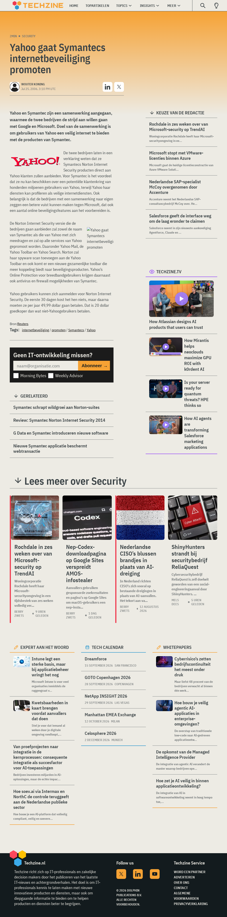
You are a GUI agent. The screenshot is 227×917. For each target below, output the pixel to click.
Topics (121, 5)
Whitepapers (177, 647)
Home (73, 5)
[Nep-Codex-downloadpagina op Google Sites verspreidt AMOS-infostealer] (87, 518)
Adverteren (184, 877)
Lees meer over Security (75, 480)
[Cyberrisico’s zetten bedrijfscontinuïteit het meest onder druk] (164, 674)
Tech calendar (107, 647)
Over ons (181, 882)
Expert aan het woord (44, 647)
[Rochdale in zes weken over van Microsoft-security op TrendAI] (35, 518)
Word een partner (189, 872)
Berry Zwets (19, 614)
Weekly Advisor (69, 376)
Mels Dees (175, 602)
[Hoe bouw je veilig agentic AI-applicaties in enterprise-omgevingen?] (164, 721)
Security (28, 36)
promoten (59, 330)
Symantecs (76, 330)
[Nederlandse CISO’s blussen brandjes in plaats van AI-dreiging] (140, 518)
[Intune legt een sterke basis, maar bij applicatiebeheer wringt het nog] (21, 674)
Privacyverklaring (191, 903)
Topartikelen (97, 5)
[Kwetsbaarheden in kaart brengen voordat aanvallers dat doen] (21, 718)
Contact (181, 888)
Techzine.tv (169, 272)
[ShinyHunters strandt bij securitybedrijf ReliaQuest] (192, 518)
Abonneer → (95, 365)
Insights (147, 5)
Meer (171, 5)
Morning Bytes (33, 376)
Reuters (22, 324)
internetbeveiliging (35, 330)
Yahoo (91, 330)
